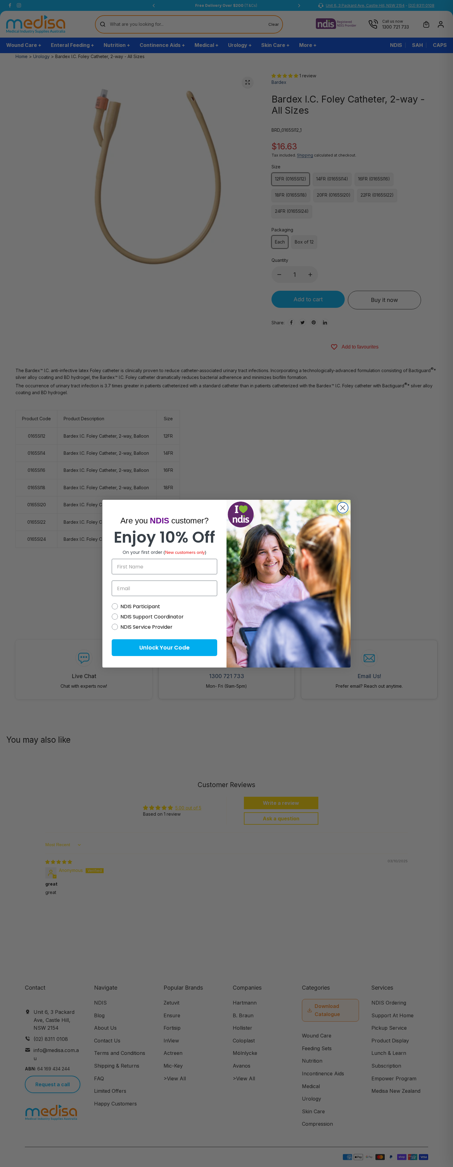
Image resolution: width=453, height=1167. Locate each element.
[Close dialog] (342, 507)
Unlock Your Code (164, 647)
